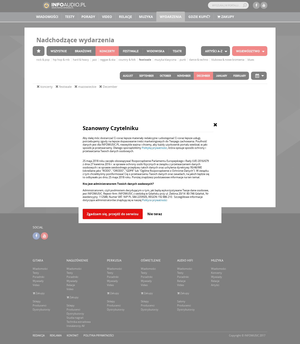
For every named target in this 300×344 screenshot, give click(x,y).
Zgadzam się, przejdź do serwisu (113, 214)
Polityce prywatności (154, 200)
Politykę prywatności (154, 148)
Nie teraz (154, 214)
